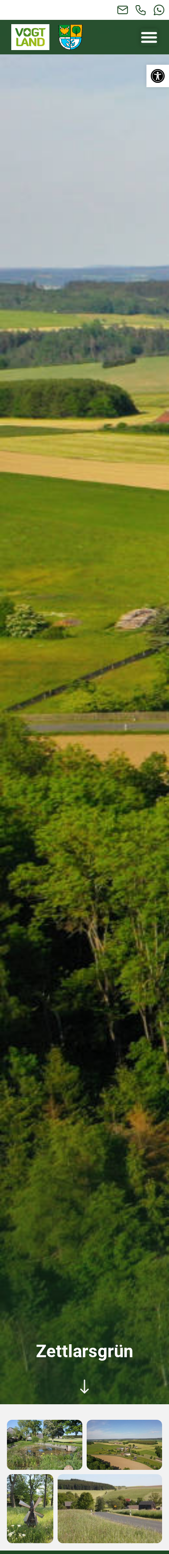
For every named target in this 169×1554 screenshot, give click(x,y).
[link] (157, 76)
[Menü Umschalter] (149, 37)
